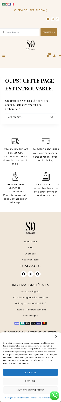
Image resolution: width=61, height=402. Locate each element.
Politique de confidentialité (17, 397)
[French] (12, 3)
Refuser (30, 381)
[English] (8, 3)
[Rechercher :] (30, 117)
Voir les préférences (30, 390)
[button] (56, 336)
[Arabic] (4, 3)
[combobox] (19, 32)
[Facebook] (48, 19)
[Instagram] (53, 19)
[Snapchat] (57, 19)
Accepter (30, 372)
